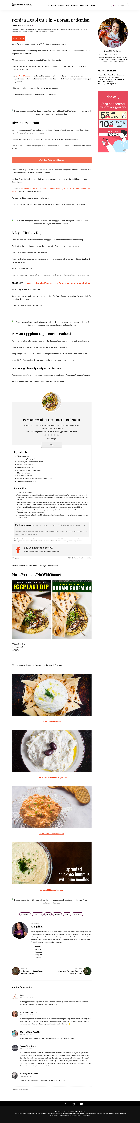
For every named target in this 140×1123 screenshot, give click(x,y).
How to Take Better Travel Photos (111, 79)
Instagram (38, 954)
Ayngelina (37, 926)
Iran (33, 25)
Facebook (38, 952)
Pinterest (38, 957)
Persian (57, 914)
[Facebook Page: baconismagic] (19, 550)
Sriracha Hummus (57, 160)
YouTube (38, 949)
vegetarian (78, 914)
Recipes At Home (87, 5)
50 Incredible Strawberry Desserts (111, 75)
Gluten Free (38, 914)
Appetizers (25, 914)
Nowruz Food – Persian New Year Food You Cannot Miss (58, 283)
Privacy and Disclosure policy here (80, 1116)
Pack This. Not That (105, 81)
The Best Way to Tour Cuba (108, 77)
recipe (67, 914)
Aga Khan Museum (22, 76)
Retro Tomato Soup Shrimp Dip (51, 834)
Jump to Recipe (19, 38)
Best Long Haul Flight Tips (107, 84)
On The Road (72, 5)
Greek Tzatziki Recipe (52, 721)
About (61, 5)
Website (38, 947)
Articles (52, 5)
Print (52, 445)
